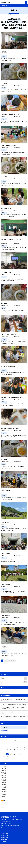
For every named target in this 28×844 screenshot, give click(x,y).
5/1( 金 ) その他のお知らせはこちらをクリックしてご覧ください (13, 716)
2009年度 (3, 796)
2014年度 (3, 788)
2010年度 (3, 794)
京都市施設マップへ (5, 730)
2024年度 (3, 770)
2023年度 (3, 772)
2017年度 (3, 782)
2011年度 (3, 793)
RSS (4, 800)
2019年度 (3, 779)
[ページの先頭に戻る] (26, 842)
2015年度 (3, 786)
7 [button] (13, 661)
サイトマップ (5, 827)
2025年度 (3, 768)
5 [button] (9, 661)
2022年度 (3, 774)
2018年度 (3, 781)
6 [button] (11, 661)
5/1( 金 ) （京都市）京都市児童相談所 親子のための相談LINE (13, 704)
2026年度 (3, 767)
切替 (25, 682)
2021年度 (3, 775)
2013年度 (3, 789)
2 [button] (4, 661)
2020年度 (3, 777)
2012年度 (3, 791)
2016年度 (3, 784)
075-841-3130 (7, 821)
